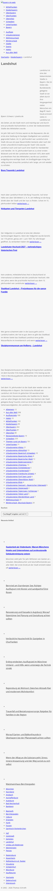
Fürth (8, 823)
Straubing (10, 864)
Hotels (8, 49)
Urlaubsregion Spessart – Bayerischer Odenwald (26, 485)
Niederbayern (11, 10)
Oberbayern (11, 13)
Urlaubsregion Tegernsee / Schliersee (21, 491)
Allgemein (10, 409)
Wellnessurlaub (12, 38)
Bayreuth (9, 811)
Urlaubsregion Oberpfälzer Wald (19, 479)
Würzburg (10, 870)
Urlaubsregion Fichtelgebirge (18, 468)
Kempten (9, 839)
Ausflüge (9, 32)
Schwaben (10, 21)
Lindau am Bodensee (14, 845)
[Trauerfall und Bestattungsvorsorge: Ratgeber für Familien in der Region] (12, 706)
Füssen (9, 825)
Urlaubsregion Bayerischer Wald (19, 459)
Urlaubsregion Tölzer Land (17, 494)
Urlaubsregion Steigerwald (17, 488)
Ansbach (9, 795)
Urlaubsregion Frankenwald (17, 470)
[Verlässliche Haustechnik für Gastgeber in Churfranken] (12, 634)
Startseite (10, 877)
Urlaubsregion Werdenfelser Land (20, 497)
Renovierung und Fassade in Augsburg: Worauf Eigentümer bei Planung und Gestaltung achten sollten (28, 615)
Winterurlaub (11, 41)
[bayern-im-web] (8, 2)
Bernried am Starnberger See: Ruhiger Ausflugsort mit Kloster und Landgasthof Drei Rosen (27, 589)
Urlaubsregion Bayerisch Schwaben (20, 453)
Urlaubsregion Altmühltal (16, 450)
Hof (7, 833)
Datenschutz (11, 880)
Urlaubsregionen (13, 35)
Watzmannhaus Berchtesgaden (20, 784)
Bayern (9, 27)
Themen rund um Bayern (16, 441)
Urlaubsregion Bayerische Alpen (19, 456)
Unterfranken (11, 24)
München (10, 789)
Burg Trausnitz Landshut (12, 170)
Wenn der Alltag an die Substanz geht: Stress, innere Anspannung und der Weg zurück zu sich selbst (28, 761)
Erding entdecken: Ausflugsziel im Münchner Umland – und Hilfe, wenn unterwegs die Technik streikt (28, 665)
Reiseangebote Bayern (15, 436)
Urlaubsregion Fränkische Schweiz (20, 473)
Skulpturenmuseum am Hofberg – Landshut (21, 345)
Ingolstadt (10, 836)
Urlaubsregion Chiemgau (16, 465)
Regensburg (11, 855)
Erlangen (9, 820)
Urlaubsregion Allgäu (14, 447)
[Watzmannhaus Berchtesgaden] (12, 779)
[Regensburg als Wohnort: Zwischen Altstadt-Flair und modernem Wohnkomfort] (12, 683)
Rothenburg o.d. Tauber (16, 861)
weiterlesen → (23, 203)
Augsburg (10, 800)
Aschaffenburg (12, 798)
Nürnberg (10, 792)
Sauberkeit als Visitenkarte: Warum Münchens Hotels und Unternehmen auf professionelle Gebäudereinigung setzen (27, 550)
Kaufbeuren (11, 873)
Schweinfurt (11, 867)
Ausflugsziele (11, 415)
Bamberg (9, 806)
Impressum (10, 883)
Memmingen (11, 848)
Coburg (9, 817)
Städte (8, 43)
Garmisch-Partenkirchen (16, 828)
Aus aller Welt (11, 52)
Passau (9, 850)
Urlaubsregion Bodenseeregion (19, 462)
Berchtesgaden (12, 814)
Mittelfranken (11, 7)
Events (8, 46)
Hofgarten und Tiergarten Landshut (17, 209)
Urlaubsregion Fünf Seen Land (18, 476)
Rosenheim (10, 858)
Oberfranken (11, 16)
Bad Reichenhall (12, 803)
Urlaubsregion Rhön (14, 482)
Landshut (10, 842)
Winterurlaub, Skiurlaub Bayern (19, 503)
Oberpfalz (10, 18)
